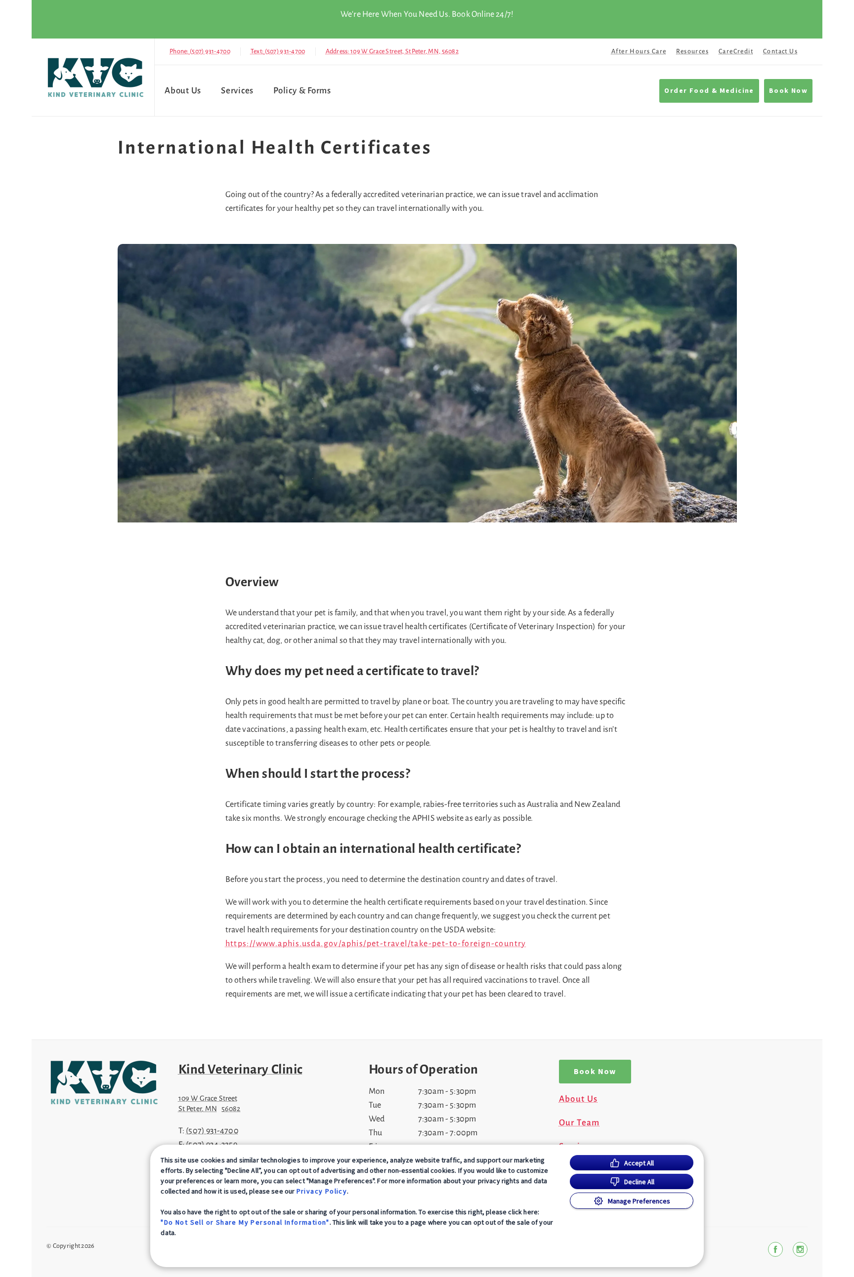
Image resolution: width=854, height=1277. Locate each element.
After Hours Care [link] (638, 51)
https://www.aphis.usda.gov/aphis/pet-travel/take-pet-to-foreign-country (375, 943)
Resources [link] (692, 51)
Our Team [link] (579, 1122)
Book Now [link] (788, 91)
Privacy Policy (322, 1191)
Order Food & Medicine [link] (709, 91)
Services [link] (237, 90)
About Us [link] (578, 1099)
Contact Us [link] (780, 51)
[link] (95, 77)
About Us (183, 90)
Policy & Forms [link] (302, 90)
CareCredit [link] (736, 51)
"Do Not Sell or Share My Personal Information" (245, 1222)
